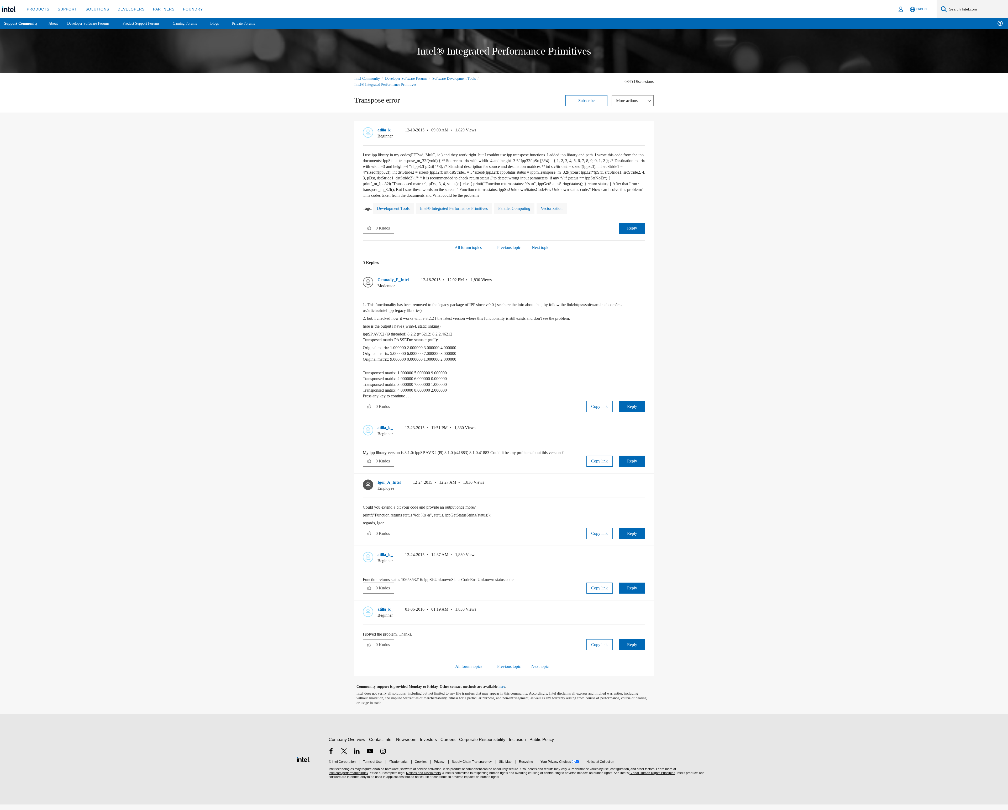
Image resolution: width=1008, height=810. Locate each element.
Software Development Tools (463, 78)
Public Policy (542, 745)
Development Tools (395, 214)
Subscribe (586, 100)
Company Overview (347, 745)
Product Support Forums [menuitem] (148, 23)
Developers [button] (127, 9)
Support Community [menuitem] (21, 23)
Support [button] (66, 9)
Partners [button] (158, 9)
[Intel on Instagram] (383, 757)
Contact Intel (381, 745)
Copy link (599, 412)
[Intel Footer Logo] (303, 764)
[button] (643, 131)
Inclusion (518, 745)
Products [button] (37, 9)
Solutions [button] (95, 9)
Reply (632, 234)
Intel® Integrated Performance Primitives (387, 84)
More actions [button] (628, 100)
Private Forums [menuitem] (255, 23)
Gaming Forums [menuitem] (194, 23)
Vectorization (570, 214)
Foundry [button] (186, 9)
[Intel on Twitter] (344, 757)
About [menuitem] (55, 23)
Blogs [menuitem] (225, 23)
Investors (429, 745)
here (506, 692)
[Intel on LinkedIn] (357, 757)
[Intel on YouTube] (370, 757)
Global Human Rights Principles (651, 778)
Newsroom (407, 745)
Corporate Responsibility (483, 745)
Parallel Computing (529, 214)
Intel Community (368, 78)
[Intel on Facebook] (331, 757)
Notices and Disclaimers (423, 778)
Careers (449, 745)
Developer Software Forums (410, 78)
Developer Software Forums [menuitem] (92, 23)
